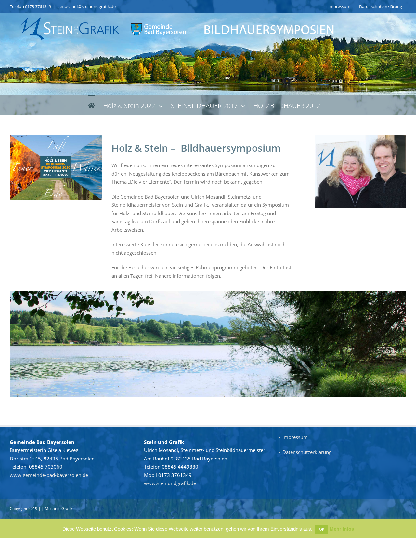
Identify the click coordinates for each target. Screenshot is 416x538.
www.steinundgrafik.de (170, 483)
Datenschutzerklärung (307, 452)
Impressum (295, 437)
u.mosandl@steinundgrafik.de (86, 6)
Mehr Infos (342, 529)
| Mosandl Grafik (57, 508)
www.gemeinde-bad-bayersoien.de (49, 475)
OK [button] (321, 529)
